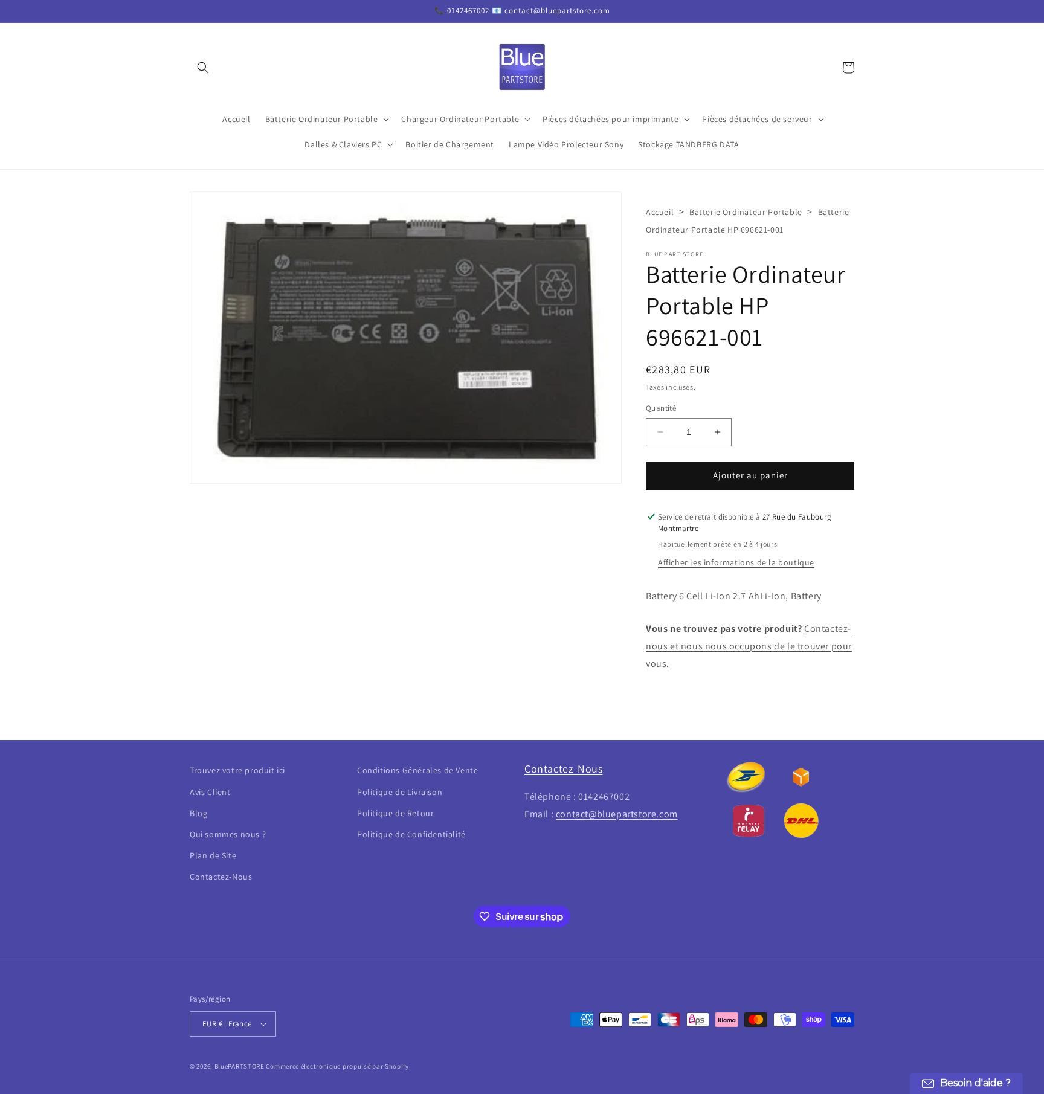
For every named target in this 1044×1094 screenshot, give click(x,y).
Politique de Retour (395, 813)
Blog (198, 813)
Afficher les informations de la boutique (736, 562)
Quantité (661, 408)
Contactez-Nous (221, 876)
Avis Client (210, 792)
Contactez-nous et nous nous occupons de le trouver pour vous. (749, 646)
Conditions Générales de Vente (417, 770)
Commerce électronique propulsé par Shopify (337, 1066)
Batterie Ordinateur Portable (745, 212)
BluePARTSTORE (239, 1066)
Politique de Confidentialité (411, 834)
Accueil (660, 212)
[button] (203, 67)
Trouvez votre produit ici (237, 770)
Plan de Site (213, 855)
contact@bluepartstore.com (617, 814)
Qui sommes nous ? (228, 834)
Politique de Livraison (399, 792)
